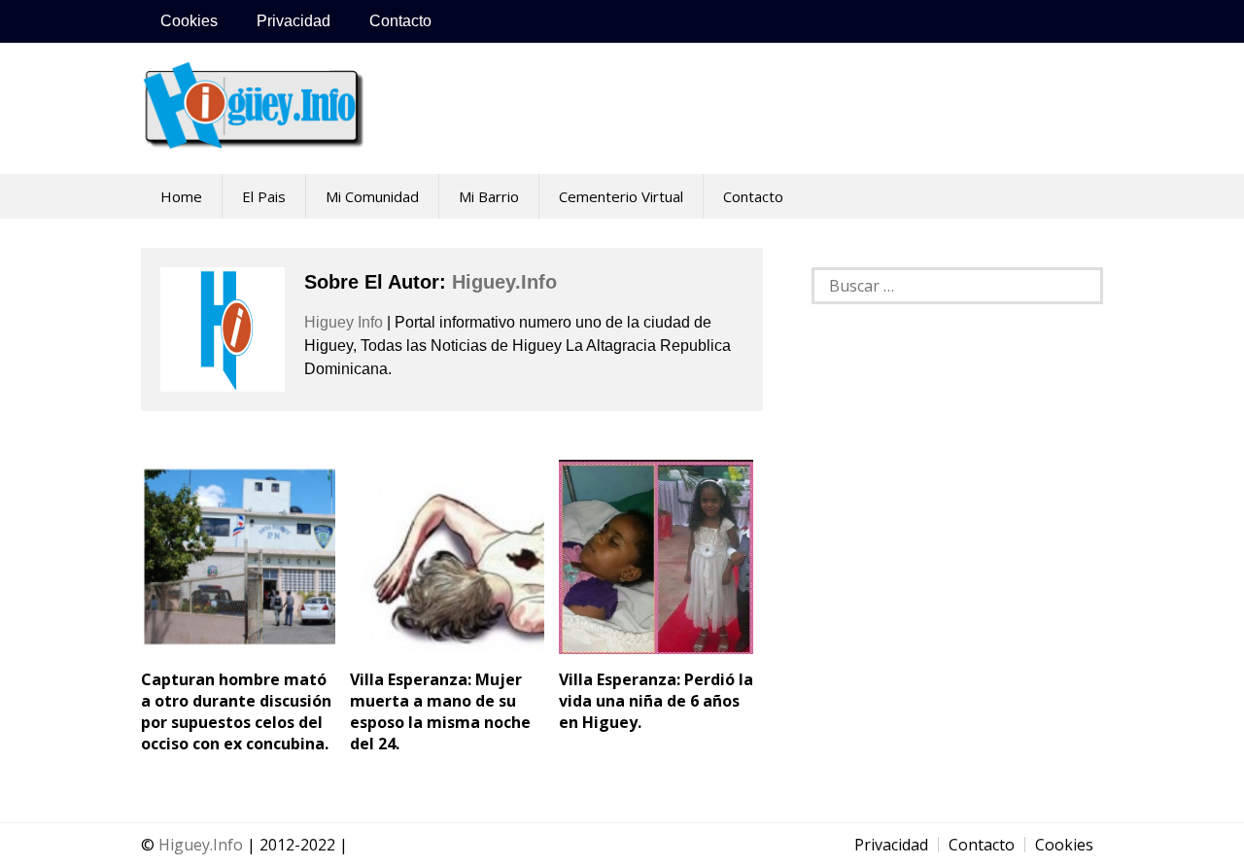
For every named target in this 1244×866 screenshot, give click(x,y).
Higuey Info (343, 322)
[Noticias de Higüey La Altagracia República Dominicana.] (252, 139)
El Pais (264, 196)
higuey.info (504, 282)
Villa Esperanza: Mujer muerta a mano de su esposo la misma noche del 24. (440, 711)
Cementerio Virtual (621, 196)
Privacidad (293, 21)
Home (181, 196)
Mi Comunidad (372, 196)
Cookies (189, 21)
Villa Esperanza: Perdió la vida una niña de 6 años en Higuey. (656, 701)
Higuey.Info (200, 844)
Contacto (400, 21)
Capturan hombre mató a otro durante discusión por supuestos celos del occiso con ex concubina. (236, 711)
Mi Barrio (489, 196)
